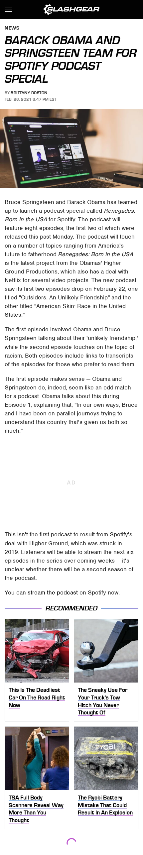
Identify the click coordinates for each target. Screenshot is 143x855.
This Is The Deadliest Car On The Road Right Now (37, 697)
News (12, 28)
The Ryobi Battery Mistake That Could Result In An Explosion (105, 805)
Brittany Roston (29, 92)
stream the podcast (53, 592)
